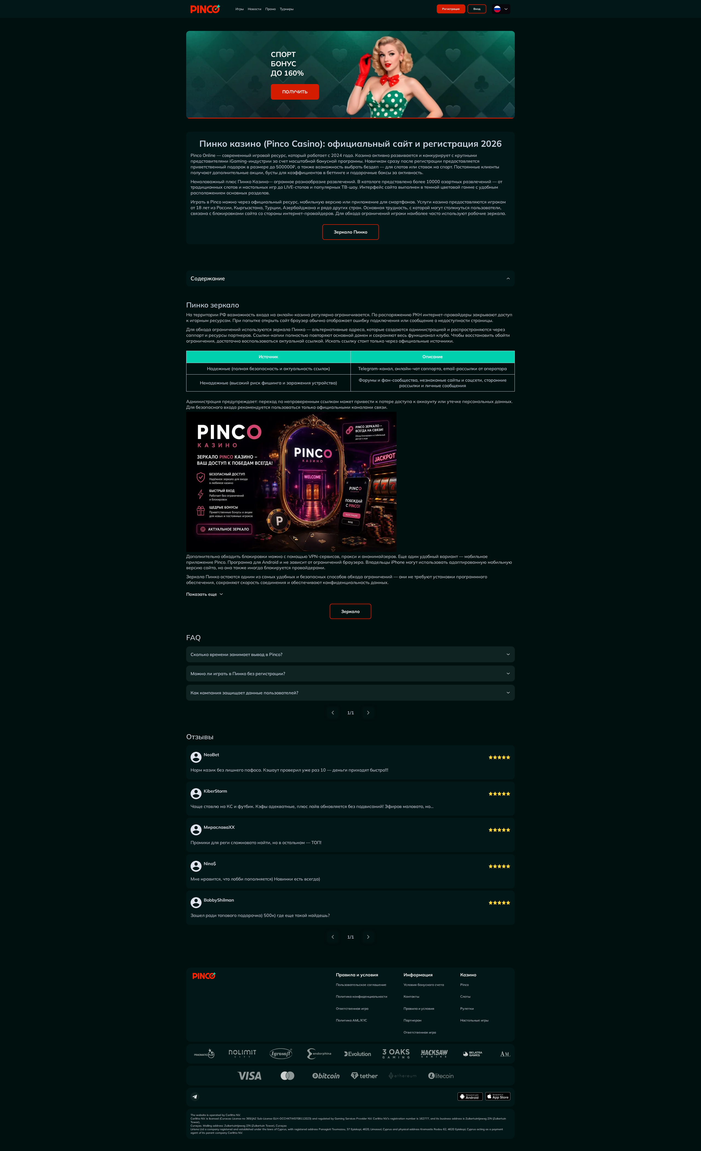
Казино (468, 974)
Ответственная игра (352, 1008)
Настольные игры (474, 1020)
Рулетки (467, 1008)
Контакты (411, 996)
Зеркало (350, 611)
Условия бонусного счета (424, 985)
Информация (418, 974)
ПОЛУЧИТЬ (295, 91)
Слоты (465, 996)
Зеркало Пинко (350, 232)
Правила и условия (357, 974)
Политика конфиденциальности (361, 996)
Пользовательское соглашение (361, 985)
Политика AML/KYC (351, 1020)
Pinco (464, 985)
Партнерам (412, 1020)
